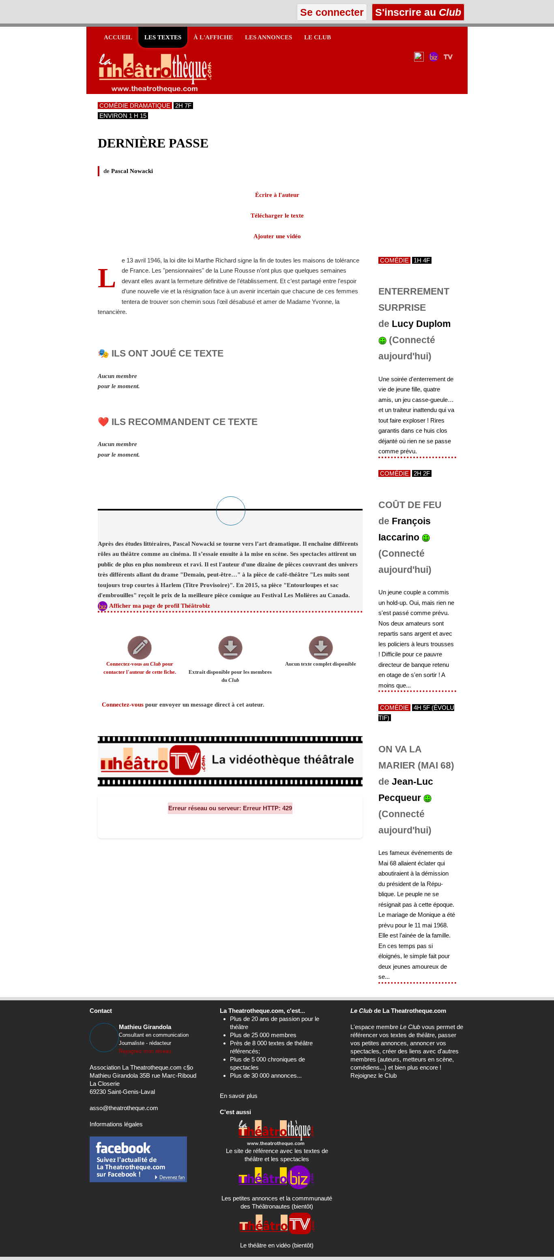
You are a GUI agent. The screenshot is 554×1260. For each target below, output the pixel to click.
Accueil (118, 37)
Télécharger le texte (277, 215)
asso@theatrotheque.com (124, 1107)
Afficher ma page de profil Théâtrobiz (159, 605)
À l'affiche (213, 37)
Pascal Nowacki (132, 171)
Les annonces (268, 37)
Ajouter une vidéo (277, 236)
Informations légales (116, 1124)
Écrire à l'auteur (277, 195)
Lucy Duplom (421, 324)
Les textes (162, 37)
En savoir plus (239, 1095)
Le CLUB (317, 37)
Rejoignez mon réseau (145, 1051)
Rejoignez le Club (373, 1075)
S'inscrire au (416, 12)
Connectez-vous (123, 704)
